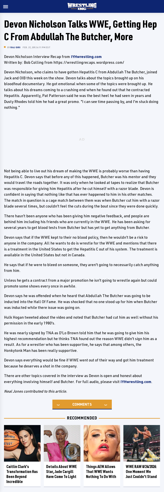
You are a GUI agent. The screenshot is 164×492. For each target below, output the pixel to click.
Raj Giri (15, 47)
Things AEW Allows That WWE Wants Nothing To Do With (101, 471)
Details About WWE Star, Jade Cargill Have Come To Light (61, 471)
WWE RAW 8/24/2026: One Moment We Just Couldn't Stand (141, 471)
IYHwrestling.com (86, 56)
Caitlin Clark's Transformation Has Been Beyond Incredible (22, 474)
